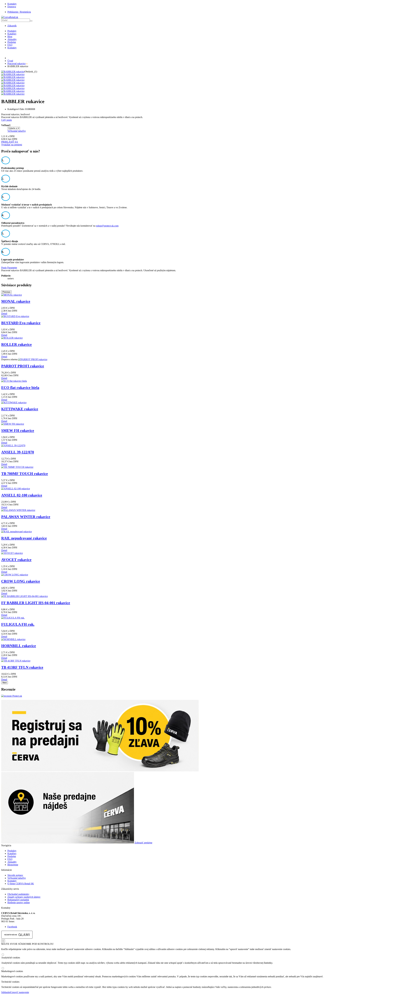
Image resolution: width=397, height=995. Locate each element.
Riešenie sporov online (18, 902)
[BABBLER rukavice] (13, 71)
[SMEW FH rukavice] (12, 424)
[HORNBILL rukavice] (13, 639)
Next (4, 682)
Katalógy (11, 33)
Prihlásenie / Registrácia (19, 12)
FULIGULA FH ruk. (17, 624)
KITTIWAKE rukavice (19, 409)
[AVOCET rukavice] (12, 553)
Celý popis (6, 120)
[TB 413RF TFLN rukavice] (15, 660)
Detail (4, 313)
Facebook (12, 926)
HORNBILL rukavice (18, 646)
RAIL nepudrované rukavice (24, 538)
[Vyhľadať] (31, 20)
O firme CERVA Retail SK (20, 883)
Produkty (11, 31)
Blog (9, 36)
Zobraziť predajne (143, 842)
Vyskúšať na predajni (11, 144)
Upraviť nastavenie (19, 992)
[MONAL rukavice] (11, 295)
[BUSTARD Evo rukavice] (15, 316)
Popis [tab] (4, 267)
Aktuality (12, 39)
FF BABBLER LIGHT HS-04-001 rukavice (35, 603)
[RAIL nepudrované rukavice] (16, 531)
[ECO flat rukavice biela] (14, 381)
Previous (6, 292)
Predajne (11, 42)
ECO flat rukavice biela (20, 388)
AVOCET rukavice (16, 560)
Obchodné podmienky (18, 894)
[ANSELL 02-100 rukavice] (15, 488)
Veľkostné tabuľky (16, 131)
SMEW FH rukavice (17, 430)
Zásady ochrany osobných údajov (23, 897)
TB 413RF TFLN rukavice (22, 667)
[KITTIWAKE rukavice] (14, 402)
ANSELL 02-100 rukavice (21, 495)
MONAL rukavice (15, 301)
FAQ (9, 45)
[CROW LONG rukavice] (14, 574)
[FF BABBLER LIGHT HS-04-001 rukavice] (24, 596)
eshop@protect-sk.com (107, 225)
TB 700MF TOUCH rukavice (24, 474)
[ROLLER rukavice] (12, 338)
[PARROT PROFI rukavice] (32, 359)
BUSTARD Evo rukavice (20, 323)
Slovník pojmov (15, 875)
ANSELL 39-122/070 (17, 452)
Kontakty (12, 3)
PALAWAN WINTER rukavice (25, 517)
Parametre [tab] (12, 267)
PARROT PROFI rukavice (22, 366)
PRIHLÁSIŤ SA (9, 142)
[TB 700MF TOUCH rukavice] (17, 467)
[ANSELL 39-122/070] (13, 445)
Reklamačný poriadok (18, 899)
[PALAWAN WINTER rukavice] (18, 510)
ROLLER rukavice (16, 344)
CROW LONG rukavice (20, 581)
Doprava (11, 6)
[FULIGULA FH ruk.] (13, 617)
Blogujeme (12, 864)
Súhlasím (5, 992)
